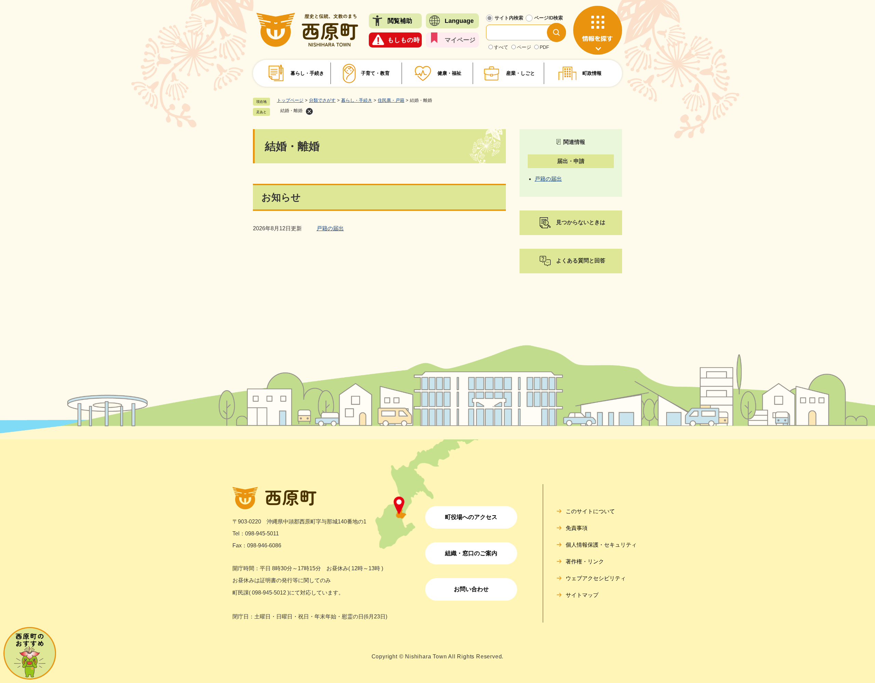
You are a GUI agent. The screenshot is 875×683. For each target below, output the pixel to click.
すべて (501, 47)
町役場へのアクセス (471, 517)
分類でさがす (322, 100)
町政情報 (592, 73)
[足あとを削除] (309, 111)
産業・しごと (520, 73)
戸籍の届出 (330, 228)
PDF (544, 47)
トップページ (290, 100)
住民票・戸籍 (391, 100)
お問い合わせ (471, 589)
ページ (524, 47)
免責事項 (577, 528)
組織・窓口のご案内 (471, 553)
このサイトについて (590, 511)
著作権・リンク (585, 561)
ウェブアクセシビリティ (596, 578)
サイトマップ (582, 595)
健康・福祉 (449, 73)
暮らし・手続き (307, 73)
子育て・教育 (375, 73)
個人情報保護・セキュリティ (601, 545)
